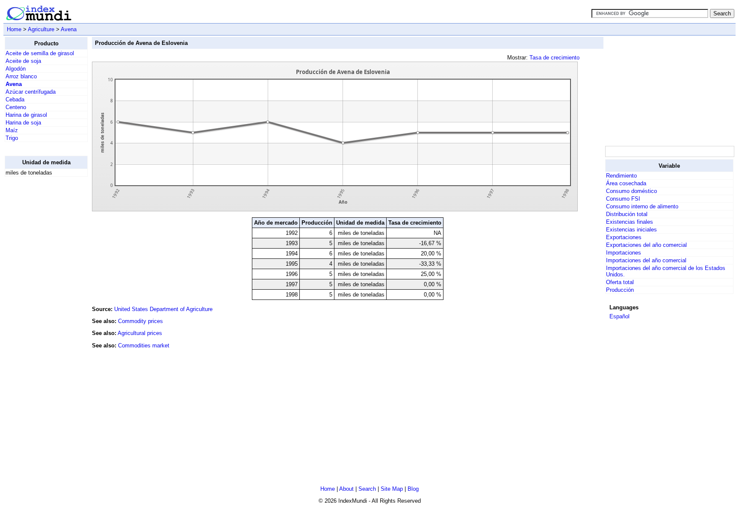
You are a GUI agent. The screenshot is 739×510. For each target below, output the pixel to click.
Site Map (392, 489)
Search (367, 489)
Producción (620, 290)
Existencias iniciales (631, 229)
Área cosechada (626, 183)
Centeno (16, 107)
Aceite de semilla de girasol (40, 53)
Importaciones (623, 252)
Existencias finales (629, 222)
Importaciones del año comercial (646, 260)
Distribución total (626, 214)
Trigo (12, 138)
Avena (69, 29)
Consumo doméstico (631, 191)
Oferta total (620, 282)
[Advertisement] (39, 312)
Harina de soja (23, 122)
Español (619, 316)
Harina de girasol (26, 115)
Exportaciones (623, 237)
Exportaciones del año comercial (646, 245)
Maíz (12, 130)
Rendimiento (621, 175)
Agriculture (41, 29)
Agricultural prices (140, 333)
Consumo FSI (623, 199)
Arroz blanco (21, 76)
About (346, 489)
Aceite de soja (23, 61)
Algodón (16, 68)
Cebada (15, 99)
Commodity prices (140, 321)
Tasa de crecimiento (554, 57)
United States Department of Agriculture (163, 309)
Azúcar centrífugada (31, 92)
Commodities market (143, 345)
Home (14, 29)
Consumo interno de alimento (642, 206)
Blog (413, 489)
